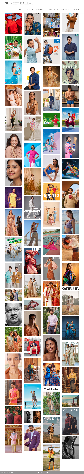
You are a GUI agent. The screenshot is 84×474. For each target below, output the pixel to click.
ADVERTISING (53, 10)
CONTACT (75, 10)
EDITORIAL (29, 10)
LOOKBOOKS (40, 10)
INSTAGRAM (65, 10)
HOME (21, 10)
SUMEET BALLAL (19, 3)
